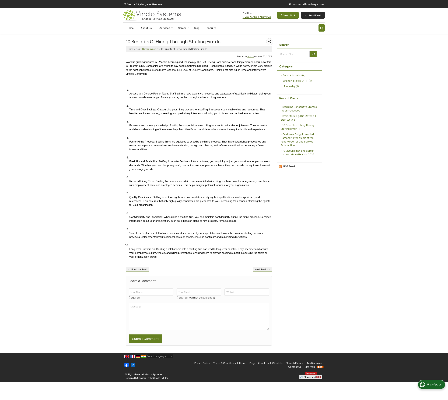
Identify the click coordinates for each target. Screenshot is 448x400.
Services (164, 28)
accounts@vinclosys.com (308, 4)
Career (182, 28)
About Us (146, 28)
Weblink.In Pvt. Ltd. (159, 378)
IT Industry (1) (290, 86)
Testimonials (314, 363)
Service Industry (150, 49)
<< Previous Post (137, 269)
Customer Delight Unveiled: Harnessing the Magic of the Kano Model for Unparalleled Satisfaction (297, 140)
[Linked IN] (133, 364)
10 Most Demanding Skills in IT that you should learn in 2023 (299, 152)
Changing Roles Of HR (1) (297, 80)
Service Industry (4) (294, 75)
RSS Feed (289, 166)
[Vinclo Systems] (152, 15)
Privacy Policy (202, 363)
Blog (197, 28)
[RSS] (320, 366)
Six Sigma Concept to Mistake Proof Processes (299, 108)
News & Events (294, 363)
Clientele (277, 363)
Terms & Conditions (224, 363)
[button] (257, 17)
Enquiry (211, 28)
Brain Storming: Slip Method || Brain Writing (298, 117)
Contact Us (295, 366)
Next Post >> (262, 269)
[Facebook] (126, 364)
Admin (250, 56)
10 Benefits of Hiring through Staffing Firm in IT (298, 126)
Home (130, 28)
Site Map (310, 366)
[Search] (321, 28)
